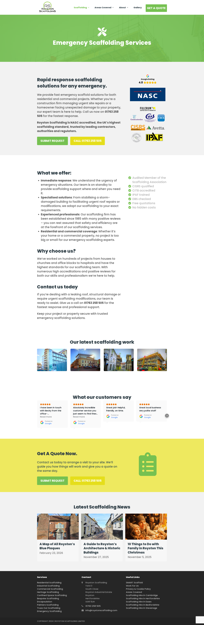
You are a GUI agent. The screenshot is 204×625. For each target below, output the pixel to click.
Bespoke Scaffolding (48, 598)
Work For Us (132, 585)
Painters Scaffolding (48, 604)
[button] (37, 415)
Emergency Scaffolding (49, 611)
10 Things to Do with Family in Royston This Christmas (145, 548)
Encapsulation (44, 601)
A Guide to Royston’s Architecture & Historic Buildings (102, 548)
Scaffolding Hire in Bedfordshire (142, 604)
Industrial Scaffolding (48, 585)
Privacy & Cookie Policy (138, 588)
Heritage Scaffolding (48, 592)
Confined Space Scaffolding (52, 595)
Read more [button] (46, 416)
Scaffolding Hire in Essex (138, 601)
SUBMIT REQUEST (52, 141)
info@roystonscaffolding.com (101, 610)
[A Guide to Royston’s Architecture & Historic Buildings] (102, 526)
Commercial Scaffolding (50, 588)
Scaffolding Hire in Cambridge (142, 595)
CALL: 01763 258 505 (88, 141)
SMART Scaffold (134, 582)
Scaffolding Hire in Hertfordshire (143, 598)
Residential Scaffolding (49, 582)
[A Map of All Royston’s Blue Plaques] (58, 526)
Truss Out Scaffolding (48, 608)
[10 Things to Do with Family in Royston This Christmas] (146, 526)
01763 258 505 (93, 606)
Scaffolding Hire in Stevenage (141, 608)
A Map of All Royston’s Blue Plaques (57, 546)
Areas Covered (134, 592)
